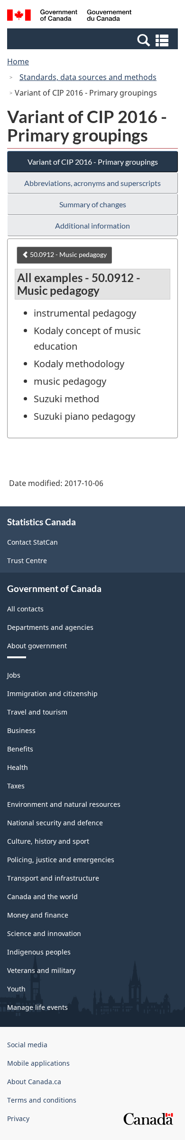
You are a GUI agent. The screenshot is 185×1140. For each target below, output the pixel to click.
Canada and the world (42, 896)
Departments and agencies (50, 627)
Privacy (18, 1118)
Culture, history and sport (48, 841)
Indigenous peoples (39, 951)
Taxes (16, 785)
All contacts (25, 608)
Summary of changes (92, 204)
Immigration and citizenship (52, 693)
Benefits (20, 748)
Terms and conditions (41, 1100)
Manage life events (37, 1007)
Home (18, 61)
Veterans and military (41, 970)
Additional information (92, 225)
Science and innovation (44, 933)
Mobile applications (38, 1063)
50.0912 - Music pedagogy (67, 254)
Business (21, 730)
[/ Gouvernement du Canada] (69, 16)
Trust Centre (27, 560)
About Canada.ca (34, 1081)
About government (37, 645)
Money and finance (37, 914)
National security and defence (55, 822)
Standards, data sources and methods (88, 77)
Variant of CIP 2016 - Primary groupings (93, 161)
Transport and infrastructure (53, 878)
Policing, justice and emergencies (60, 859)
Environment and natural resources (63, 804)
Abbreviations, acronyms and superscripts (92, 182)
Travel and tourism (37, 711)
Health (17, 767)
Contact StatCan (32, 542)
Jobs (13, 675)
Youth (16, 988)
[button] (93, 39)
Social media (27, 1044)
